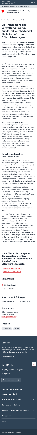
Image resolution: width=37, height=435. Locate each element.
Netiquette (18, 432)
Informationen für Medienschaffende (15, 410)
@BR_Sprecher (9, 370)
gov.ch (21, 370)
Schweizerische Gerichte (11, 405)
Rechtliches (4, 432)
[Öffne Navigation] (34, 11)
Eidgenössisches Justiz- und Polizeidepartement (15, 11)
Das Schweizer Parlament (11, 399)
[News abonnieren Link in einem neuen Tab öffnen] (30, 2)
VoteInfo (5, 421)
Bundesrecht (6, 416)
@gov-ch (7, 374)
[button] (34, 364)
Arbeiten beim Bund (9, 394)
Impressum (11, 432)
